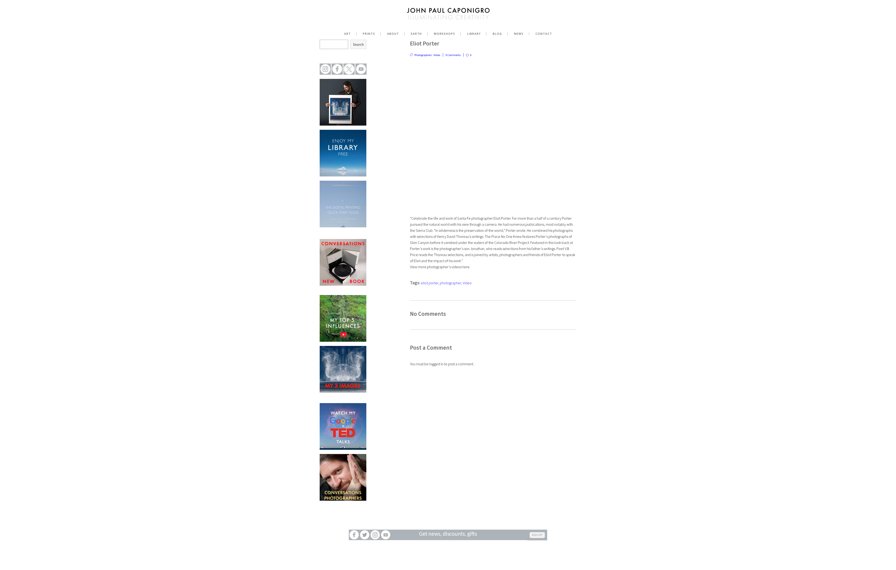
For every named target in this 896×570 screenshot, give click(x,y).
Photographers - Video (427, 55)
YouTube (385, 535)
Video (467, 283)
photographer (450, 283)
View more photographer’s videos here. (440, 266)
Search (358, 44)
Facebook (354, 535)
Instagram (375, 535)
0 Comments (453, 55)
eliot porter (429, 283)
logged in (436, 364)
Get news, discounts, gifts (448, 534)
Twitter (364, 535)
